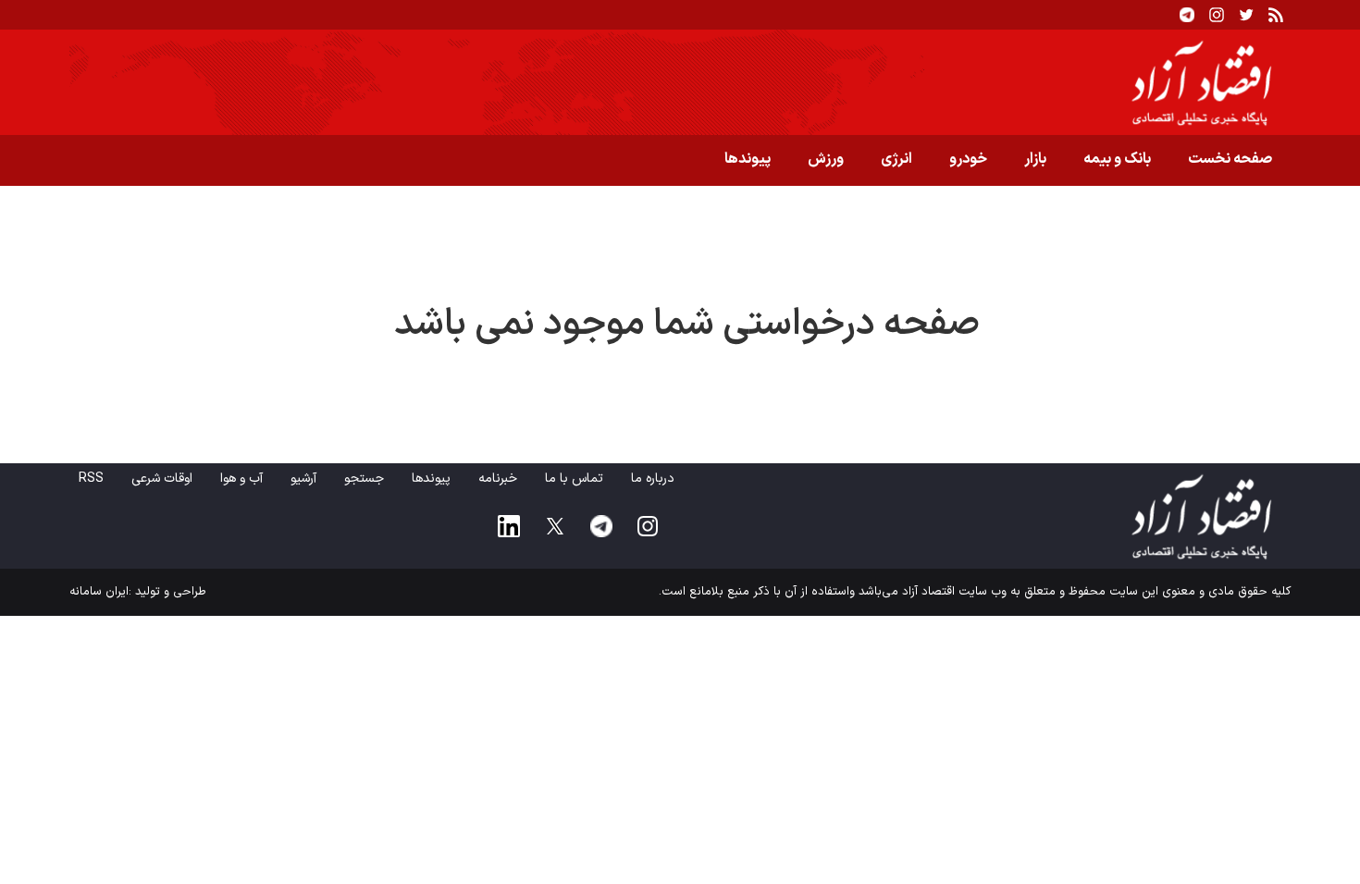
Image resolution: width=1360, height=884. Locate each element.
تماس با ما (574, 478)
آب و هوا (241, 478)
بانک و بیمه (1117, 159)
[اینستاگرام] (1216, 15)
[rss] (1276, 15)
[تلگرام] (1187, 15)
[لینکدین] (509, 526)
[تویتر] (1246, 15)
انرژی (896, 159)
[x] (555, 526)
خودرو (968, 159)
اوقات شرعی (161, 478)
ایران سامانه (99, 592)
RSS (91, 478)
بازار (1035, 159)
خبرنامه (497, 478)
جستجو (364, 478)
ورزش (826, 159)
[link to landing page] (680, 82)
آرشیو (303, 478)
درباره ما (652, 478)
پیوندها (747, 159)
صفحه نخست (1230, 159)
